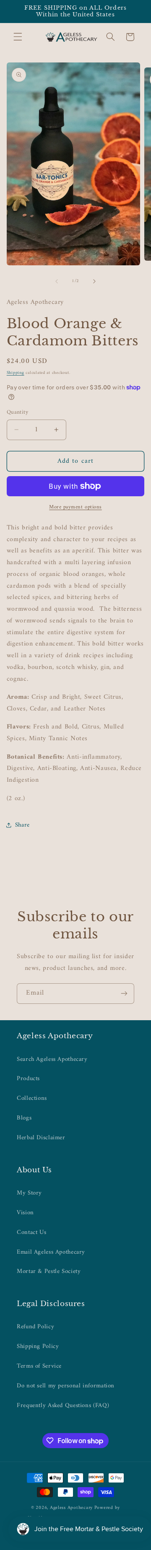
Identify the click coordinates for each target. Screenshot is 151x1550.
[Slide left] (56, 281)
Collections (32, 1098)
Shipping (15, 373)
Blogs (24, 1117)
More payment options (75, 507)
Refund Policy (35, 1326)
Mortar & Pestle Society (49, 1271)
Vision (25, 1212)
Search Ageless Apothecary (52, 1059)
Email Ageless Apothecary (51, 1252)
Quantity (17, 412)
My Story (29, 1192)
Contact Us (31, 1232)
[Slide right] (94, 281)
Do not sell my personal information (66, 1385)
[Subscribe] (124, 993)
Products (28, 1078)
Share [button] (22, 824)
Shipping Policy (38, 1346)
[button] (17, 37)
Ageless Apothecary (72, 1507)
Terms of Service (39, 1366)
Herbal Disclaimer (41, 1137)
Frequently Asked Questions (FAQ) (63, 1405)
